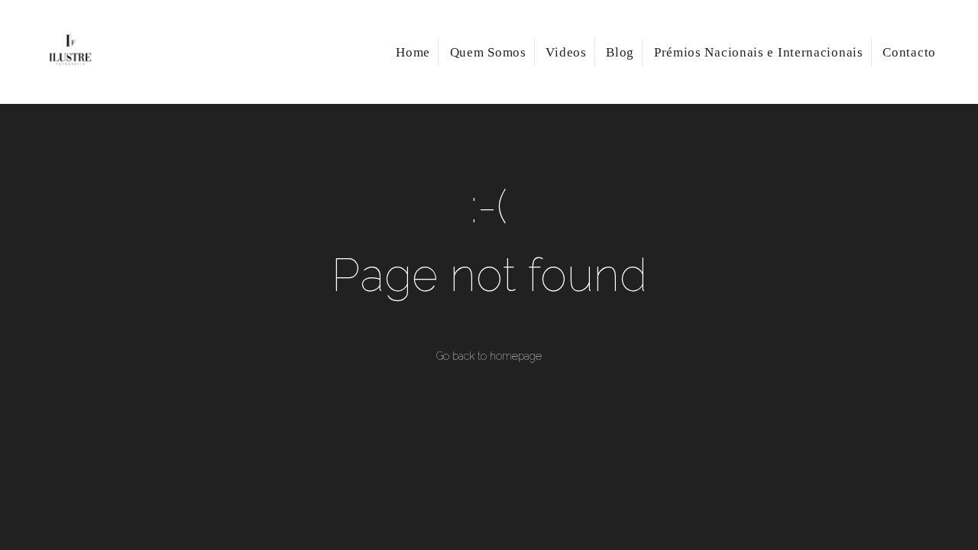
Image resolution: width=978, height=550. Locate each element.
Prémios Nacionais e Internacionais (758, 52)
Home (413, 52)
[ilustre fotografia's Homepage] (93, 52)
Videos (566, 52)
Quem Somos (488, 52)
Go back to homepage (489, 356)
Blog (620, 52)
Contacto (909, 52)
